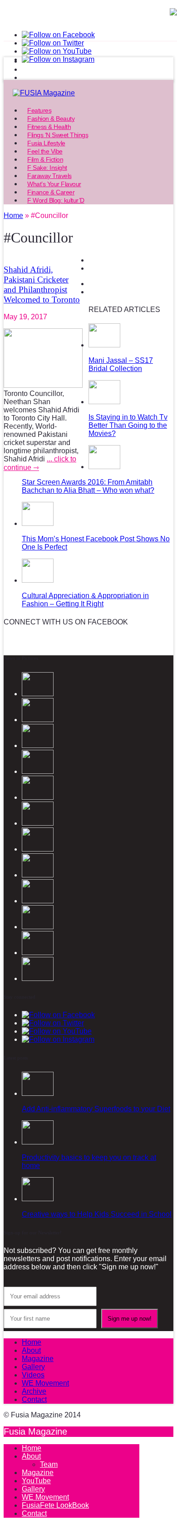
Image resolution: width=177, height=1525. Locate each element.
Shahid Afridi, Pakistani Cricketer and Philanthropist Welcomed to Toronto (42, 284)
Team (49, 1464)
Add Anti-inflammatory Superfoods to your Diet (96, 1109)
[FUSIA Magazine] (88, 93)
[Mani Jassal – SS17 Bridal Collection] (104, 345)
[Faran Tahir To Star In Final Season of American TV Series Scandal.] (38, 771)
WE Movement (45, 1383)
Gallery (33, 1367)
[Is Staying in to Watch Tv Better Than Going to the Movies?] (104, 402)
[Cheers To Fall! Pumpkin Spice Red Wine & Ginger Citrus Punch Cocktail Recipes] (38, 978)
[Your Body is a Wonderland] (38, 875)
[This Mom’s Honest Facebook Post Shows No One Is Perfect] (38, 523)
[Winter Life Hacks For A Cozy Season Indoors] (38, 849)
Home (31, 1342)
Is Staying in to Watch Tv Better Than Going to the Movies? (127, 425)
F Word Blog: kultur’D (55, 200)
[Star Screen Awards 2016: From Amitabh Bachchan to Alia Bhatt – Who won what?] (104, 466)
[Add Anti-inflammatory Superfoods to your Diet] (38, 1093)
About (31, 1350)
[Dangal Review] (38, 927)
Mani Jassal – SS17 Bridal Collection (120, 364)
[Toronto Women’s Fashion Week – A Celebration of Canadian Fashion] (38, 952)
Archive (34, 1391)
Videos (33, 1375)
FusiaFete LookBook (55, 1505)
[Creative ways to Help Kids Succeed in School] (38, 1199)
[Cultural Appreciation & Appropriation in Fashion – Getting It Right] (38, 580)
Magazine (38, 1358)
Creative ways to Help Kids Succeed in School (97, 1214)
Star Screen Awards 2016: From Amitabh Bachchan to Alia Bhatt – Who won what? (88, 486)
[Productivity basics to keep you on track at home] (38, 1142)
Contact (34, 1399)
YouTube (36, 1481)
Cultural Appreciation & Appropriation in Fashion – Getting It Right (85, 600)
